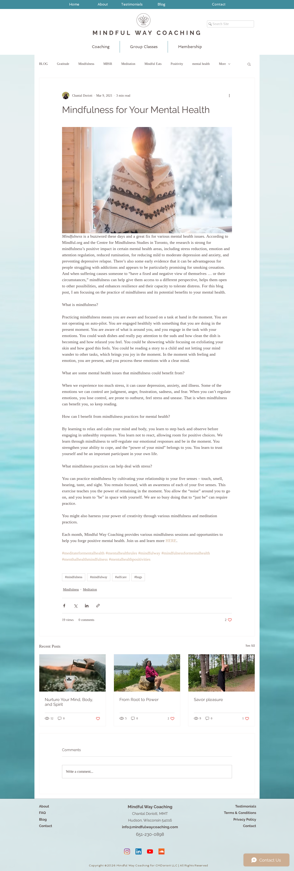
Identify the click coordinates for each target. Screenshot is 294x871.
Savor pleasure (208, 699)
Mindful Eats (152, 64)
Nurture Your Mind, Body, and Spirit (69, 702)
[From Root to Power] (147, 673)
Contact (45, 826)
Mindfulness (86, 64)
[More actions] (229, 95)
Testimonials (245, 806)
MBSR (107, 64)
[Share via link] (98, 605)
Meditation (128, 64)
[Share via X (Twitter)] (75, 605)
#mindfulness (73, 577)
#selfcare (121, 577)
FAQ (42, 813)
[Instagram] (127, 851)
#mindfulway (98, 577)
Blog (43, 819)
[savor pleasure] (221, 673)
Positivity (177, 64)
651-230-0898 (150, 834)
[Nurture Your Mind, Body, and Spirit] (72, 673)
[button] (249, 64)
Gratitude (63, 64)
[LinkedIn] (138, 851)
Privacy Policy (244, 819)
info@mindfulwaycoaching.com (150, 827)
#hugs (138, 577)
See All (250, 645)
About (44, 806)
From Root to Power (138, 699)
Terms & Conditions (240, 813)
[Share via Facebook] (64, 605)
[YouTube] (150, 851)
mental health (201, 64)
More (222, 64)
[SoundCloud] (161, 851)
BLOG (43, 64)
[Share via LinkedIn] (87, 605)
